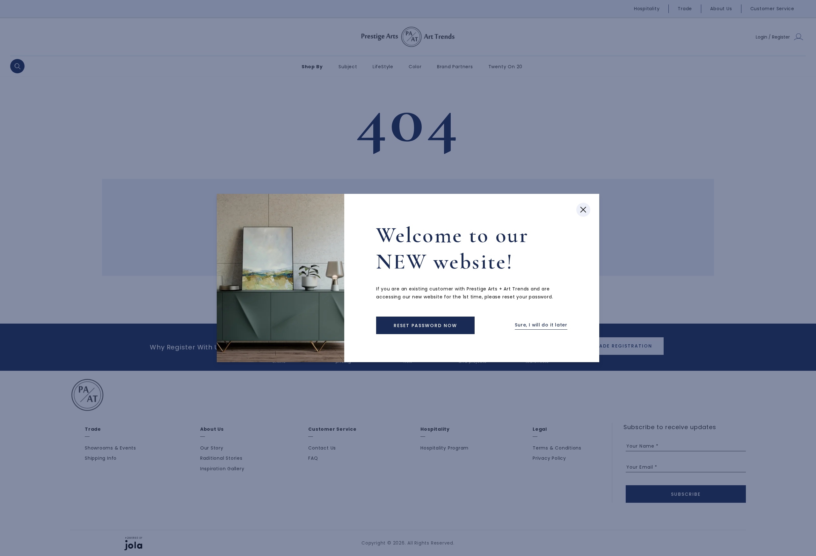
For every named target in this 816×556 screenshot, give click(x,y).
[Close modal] (583, 210)
